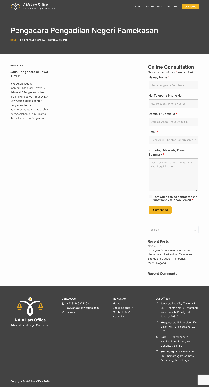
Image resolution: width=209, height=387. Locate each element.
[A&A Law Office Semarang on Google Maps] (177, 355)
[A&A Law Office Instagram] (80, 312)
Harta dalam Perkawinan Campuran (170, 254)
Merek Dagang (157, 263)
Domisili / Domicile (163, 114)
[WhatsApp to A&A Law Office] (80, 303)
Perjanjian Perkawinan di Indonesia (169, 250)
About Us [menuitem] (172, 6)
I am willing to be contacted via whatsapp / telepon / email (175, 198)
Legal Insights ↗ (123, 307)
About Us (119, 316)
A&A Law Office (35, 4)
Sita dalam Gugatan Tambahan (167, 258)
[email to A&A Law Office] (80, 308)
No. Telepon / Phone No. (167, 95)
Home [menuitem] (137, 6)
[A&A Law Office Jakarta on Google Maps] (177, 310)
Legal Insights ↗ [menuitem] (154, 6)
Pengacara (16, 65)
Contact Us (190, 6)
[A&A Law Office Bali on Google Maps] (177, 341)
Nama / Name (159, 77)
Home (116, 303)
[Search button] (195, 229)
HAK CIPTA (154, 245)
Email (154, 132)
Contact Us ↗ (121, 312)
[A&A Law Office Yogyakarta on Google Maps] (177, 326)
